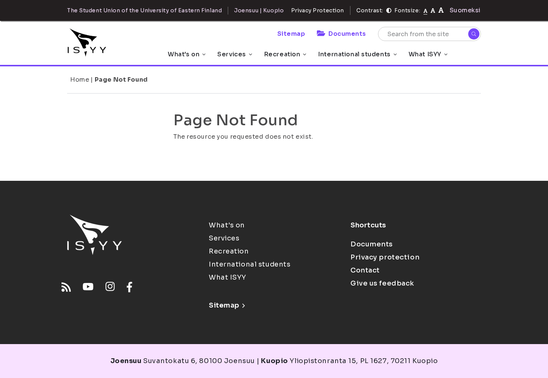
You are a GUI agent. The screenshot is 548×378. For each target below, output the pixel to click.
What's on (183, 54)
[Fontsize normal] (425, 10)
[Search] (473, 34)
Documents (347, 34)
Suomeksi (465, 10)
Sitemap (291, 34)
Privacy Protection (317, 10)
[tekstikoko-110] (433, 10)
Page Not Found (121, 80)
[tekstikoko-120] (441, 10)
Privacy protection (384, 257)
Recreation (282, 54)
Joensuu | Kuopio (259, 10)
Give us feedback (382, 283)
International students (354, 54)
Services (231, 54)
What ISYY (425, 54)
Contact (365, 270)
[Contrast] (388, 10)
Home (79, 80)
